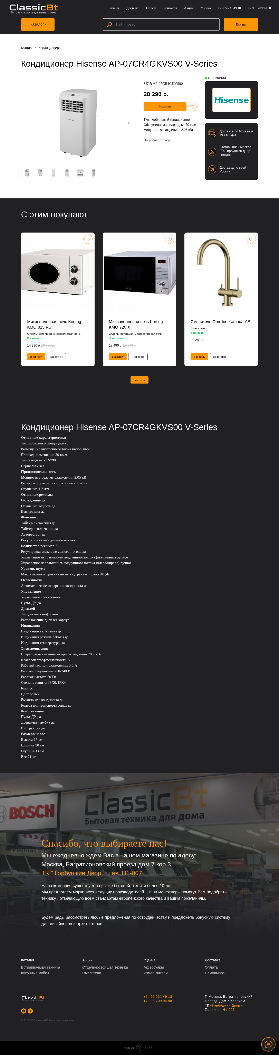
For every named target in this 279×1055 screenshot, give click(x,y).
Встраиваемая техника (40, 967)
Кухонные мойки (35, 973)
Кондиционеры (50, 48)
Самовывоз (214, 973)
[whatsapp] (23, 1011)
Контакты (170, 8)
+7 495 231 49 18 (229, 8)
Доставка (132, 8)
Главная (113, 8)
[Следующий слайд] (128, 123)
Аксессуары (154, 967)
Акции (189, 8)
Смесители (91, 973)
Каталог (27, 48)
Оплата (151, 8)
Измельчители (156, 973)
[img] (231, 100)
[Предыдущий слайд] (28, 123)
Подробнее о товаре (157, 140)
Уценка (206, 8)
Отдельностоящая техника (105, 967)
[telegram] (30, 1011)
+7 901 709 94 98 (259, 8)
